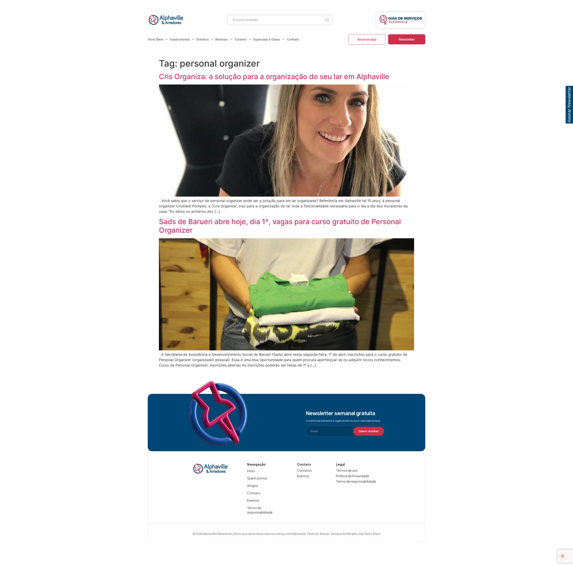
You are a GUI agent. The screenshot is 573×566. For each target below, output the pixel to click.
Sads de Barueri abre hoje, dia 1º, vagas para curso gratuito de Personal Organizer (280, 225)
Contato (293, 39)
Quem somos (257, 478)
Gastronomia (180, 39)
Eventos (203, 39)
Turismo (240, 39)
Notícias (221, 39)
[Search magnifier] (327, 20)
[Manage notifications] (562, 556)
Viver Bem (155, 39)
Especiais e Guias (266, 39)
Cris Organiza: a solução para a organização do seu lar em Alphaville (274, 76)
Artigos (252, 486)
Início (251, 471)
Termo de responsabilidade (260, 510)
